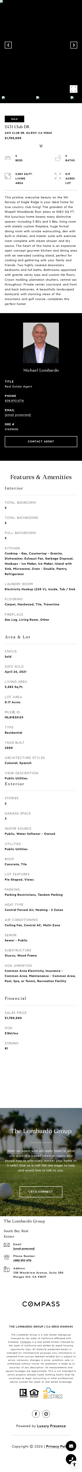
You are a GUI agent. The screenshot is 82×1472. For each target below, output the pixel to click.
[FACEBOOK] (36, 1414)
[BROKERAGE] (46, 1414)
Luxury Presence (51, 1426)
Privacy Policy (58, 1446)
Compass (25, 1341)
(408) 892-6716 (22, 1260)
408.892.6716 (14, 400)
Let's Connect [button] (41, 1191)
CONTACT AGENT (41, 441)
